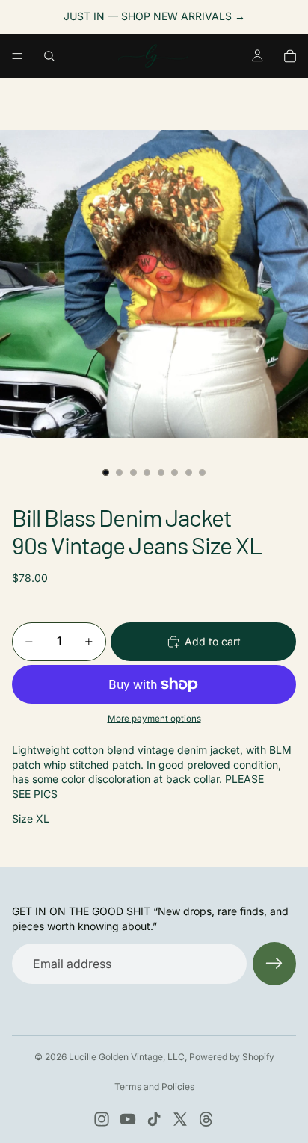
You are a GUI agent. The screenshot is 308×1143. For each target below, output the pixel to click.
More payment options (154, 718)
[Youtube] (128, 1119)
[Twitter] (180, 1119)
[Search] (49, 56)
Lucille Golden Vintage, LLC (127, 1056)
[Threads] (206, 1119)
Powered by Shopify (231, 1056)
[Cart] (290, 56)
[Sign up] (274, 963)
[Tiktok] (154, 1119)
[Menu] (17, 56)
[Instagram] (102, 1119)
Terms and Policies (154, 1086)
